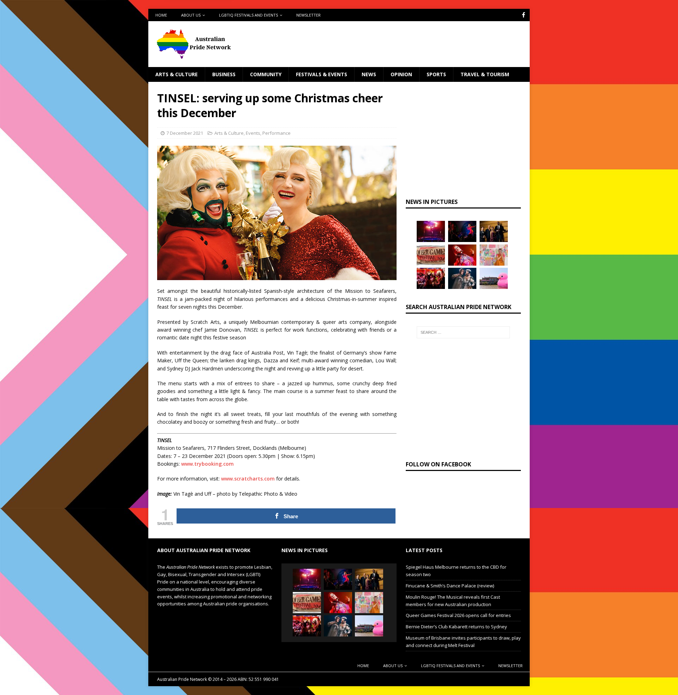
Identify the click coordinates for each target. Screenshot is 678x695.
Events (253, 133)
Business (224, 74)
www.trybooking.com (207, 463)
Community (265, 74)
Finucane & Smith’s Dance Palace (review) (450, 585)
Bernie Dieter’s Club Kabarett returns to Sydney (456, 626)
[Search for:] (463, 332)
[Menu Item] (523, 15)
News (369, 74)
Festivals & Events (321, 74)
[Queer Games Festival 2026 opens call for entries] (431, 255)
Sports (436, 74)
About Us (191, 15)
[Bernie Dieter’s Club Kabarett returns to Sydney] (462, 255)
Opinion (401, 74)
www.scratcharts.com (248, 478)
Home (161, 15)
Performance (276, 133)
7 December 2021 (184, 133)
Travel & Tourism (484, 74)
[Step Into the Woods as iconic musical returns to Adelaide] (462, 278)
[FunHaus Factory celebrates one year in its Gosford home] (431, 278)
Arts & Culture (176, 74)
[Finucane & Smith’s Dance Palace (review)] (462, 231)
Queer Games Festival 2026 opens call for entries (458, 615)
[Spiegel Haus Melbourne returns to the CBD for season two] (431, 231)
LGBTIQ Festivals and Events (248, 15)
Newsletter (308, 15)
